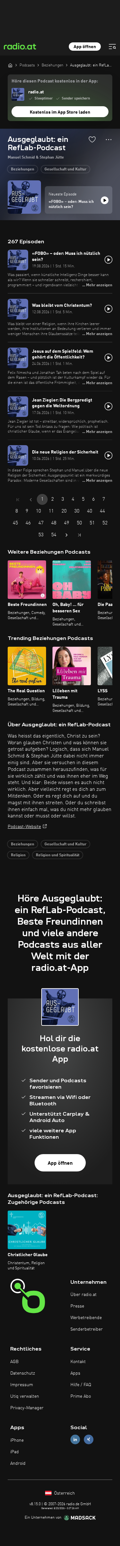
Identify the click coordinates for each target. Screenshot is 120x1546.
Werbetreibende (86, 1318)
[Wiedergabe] (104, 200)
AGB (14, 1362)
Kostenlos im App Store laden (60, 112)
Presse (77, 1306)
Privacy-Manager (27, 1408)
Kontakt (78, 1362)
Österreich (64, 1493)
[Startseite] (10, 65)
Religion (18, 855)
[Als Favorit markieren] (92, 139)
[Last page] (79, 535)
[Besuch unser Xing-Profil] (88, 1439)
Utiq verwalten (24, 1396)
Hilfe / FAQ (80, 1385)
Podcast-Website (24, 827)
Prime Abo (80, 1396)
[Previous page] (31, 500)
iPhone (17, 1440)
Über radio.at (83, 1294)
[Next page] (66, 535)
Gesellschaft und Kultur (65, 169)
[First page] (18, 500)
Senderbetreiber (86, 1329)
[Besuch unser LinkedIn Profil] (75, 1439)
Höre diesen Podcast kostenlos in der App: (55, 81)
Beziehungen (22, 169)
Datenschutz (22, 1373)
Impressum (21, 1385)
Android (18, 1463)
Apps (75, 1373)
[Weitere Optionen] (108, 139)
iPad (14, 1452)
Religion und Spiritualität (57, 855)
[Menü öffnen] (112, 46)
